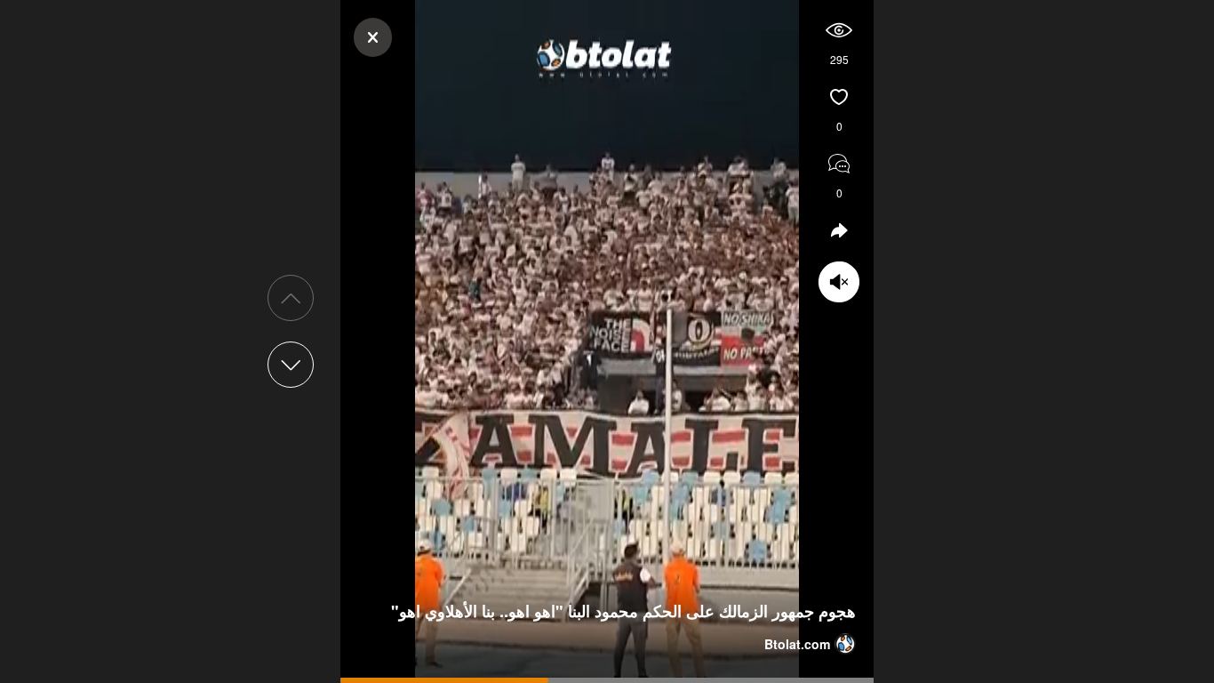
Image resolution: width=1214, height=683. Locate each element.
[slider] (607, 680)
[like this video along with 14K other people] (839, 97)
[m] (839, 282)
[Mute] (839, 30)
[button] (291, 365)
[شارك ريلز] (839, 163)
